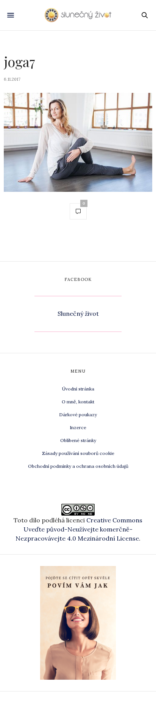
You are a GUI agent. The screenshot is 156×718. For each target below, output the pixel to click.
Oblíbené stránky (78, 440)
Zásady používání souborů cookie (78, 453)
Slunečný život (78, 313)
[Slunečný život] (78, 15)
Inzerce (78, 427)
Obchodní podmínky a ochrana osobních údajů (78, 466)
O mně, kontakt (78, 401)
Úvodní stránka (78, 389)
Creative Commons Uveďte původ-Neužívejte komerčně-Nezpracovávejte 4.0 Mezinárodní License (79, 529)
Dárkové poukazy (78, 414)
